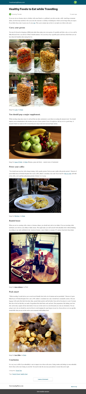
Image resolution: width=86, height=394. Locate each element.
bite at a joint (67, 173)
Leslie (16, 110)
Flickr (21, 110)
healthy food (24, 374)
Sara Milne (17, 355)
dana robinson (18, 287)
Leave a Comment (43, 379)
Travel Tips (19, 370)
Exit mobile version (43, 391)
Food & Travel (16, 374)
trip (34, 23)
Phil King (17, 216)
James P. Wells (18, 162)
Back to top (74, 386)
